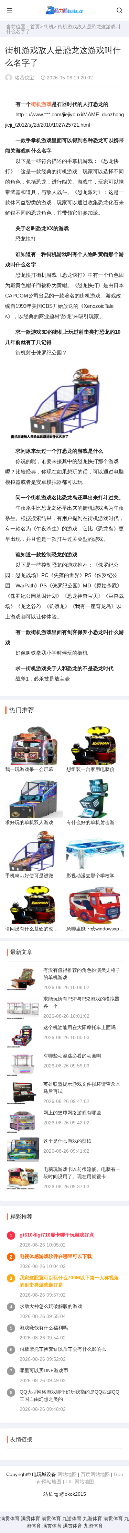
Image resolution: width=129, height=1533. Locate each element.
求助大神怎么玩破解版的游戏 (51, 1306)
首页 (35, 26)
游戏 (46, 104)
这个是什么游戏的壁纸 (67, 1141)
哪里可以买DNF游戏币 (44, 1370)
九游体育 (72, 1518)
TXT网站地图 (79, 1481)
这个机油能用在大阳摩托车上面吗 (79, 1027)
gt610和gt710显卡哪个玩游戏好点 (57, 1235)
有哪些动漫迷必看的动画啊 (72, 1055)
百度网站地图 (95, 1474)
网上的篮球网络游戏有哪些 (72, 1112)
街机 (49, 26)
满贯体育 (10, 1518)
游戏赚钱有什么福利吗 (44, 1327)
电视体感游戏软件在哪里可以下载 (56, 1256)
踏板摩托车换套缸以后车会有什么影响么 (63, 1349)
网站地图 (67, 1474)
